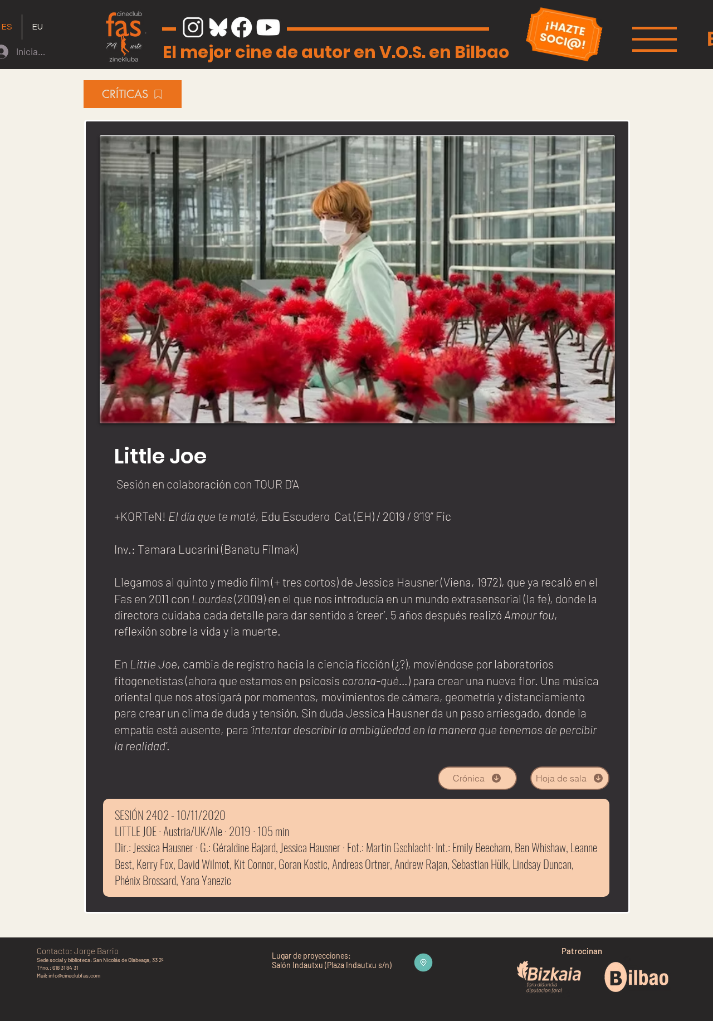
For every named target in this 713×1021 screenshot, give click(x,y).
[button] (654, 39)
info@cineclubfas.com (74, 975)
